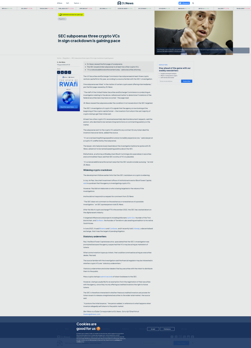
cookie (78, 341)
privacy (117, 340)
